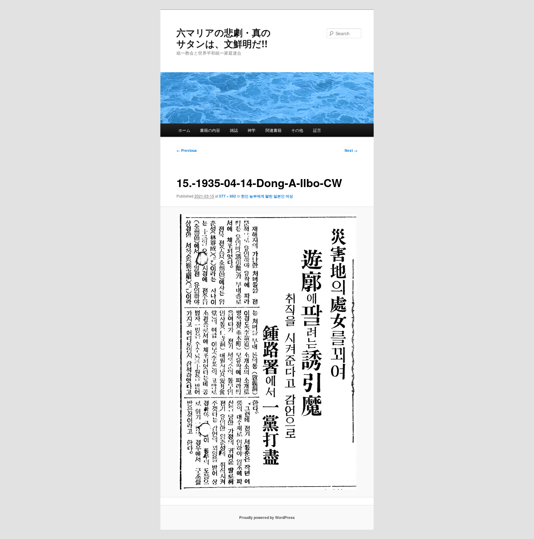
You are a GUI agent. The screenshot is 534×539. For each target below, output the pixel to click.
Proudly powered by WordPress (267, 517)
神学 (252, 130)
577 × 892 (227, 196)
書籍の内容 (210, 130)
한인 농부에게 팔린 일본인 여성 (267, 196)
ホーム (184, 130)
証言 (317, 130)
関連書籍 (273, 130)
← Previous (186, 150)
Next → (351, 150)
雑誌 (234, 130)
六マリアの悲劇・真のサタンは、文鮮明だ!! (223, 38)
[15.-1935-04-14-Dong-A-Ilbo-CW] (267, 352)
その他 (297, 130)
